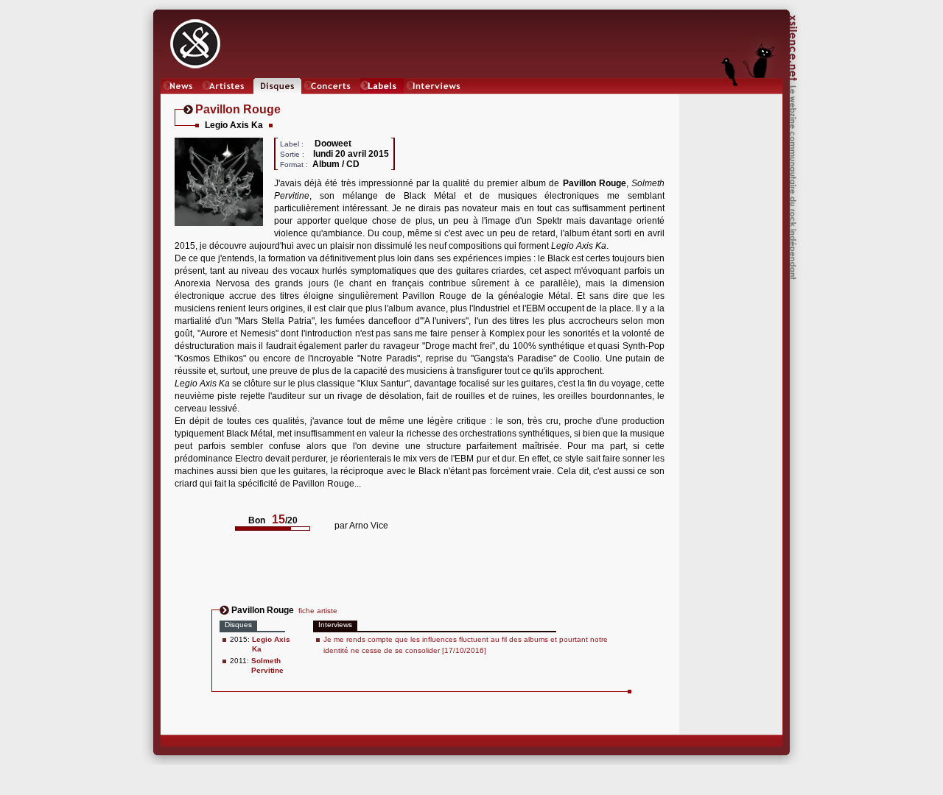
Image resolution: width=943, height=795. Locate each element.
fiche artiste (317, 611)
